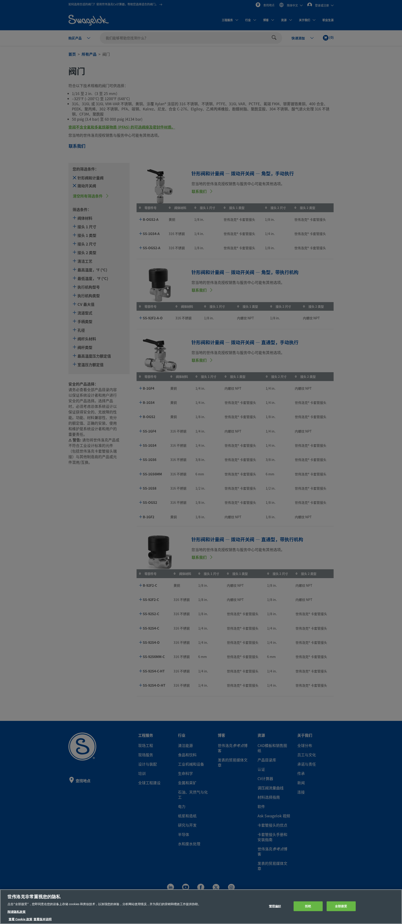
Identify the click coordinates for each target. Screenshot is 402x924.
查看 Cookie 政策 (20, 919)
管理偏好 (275, 906)
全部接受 (341, 906)
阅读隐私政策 (16, 912)
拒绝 (308, 906)
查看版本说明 (43, 919)
